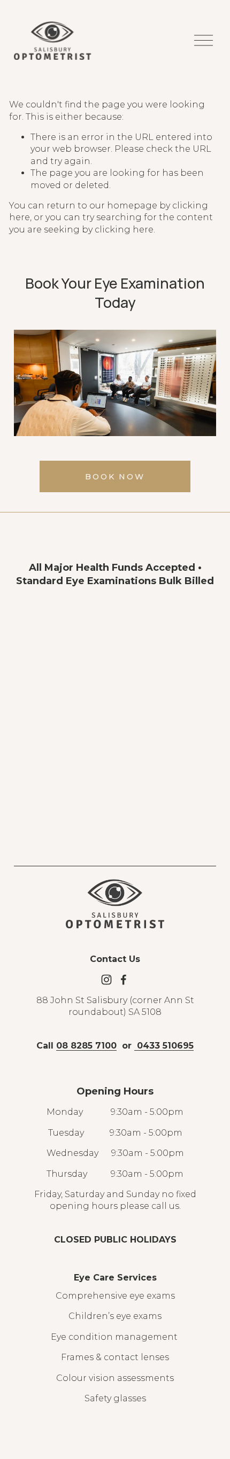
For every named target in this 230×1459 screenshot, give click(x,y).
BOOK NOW (115, 477)
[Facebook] (123, 979)
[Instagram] (106, 979)
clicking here (124, 229)
